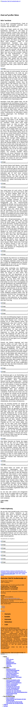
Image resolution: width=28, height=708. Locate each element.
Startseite (8, 614)
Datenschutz (8, 622)
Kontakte (7, 616)
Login (6, 624)
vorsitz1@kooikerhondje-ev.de (12, 598)
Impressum (8, 619)
